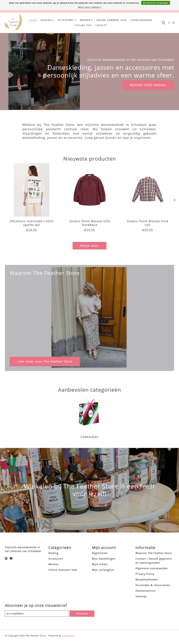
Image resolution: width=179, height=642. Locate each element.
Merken (53, 564)
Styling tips (83, 25)
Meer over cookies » (90, 7)
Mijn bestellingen (104, 558)
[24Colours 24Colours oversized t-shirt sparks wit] (31, 190)
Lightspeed (68, 635)
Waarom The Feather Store (153, 553)
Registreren (100, 553)
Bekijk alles (89, 246)
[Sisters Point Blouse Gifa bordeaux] (89, 190)
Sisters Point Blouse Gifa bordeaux (89, 223)
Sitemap (140, 596)
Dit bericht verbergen (155, 3)
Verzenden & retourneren (152, 585)
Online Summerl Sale (111, 20)
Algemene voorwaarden (151, 568)
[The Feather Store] (13, 23)
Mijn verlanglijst (103, 570)
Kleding (53, 553)
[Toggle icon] (163, 23)
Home (33, 20)
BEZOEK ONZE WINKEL (148, 85)
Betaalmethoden (146, 579)
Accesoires (55, 558)
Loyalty (101, 25)
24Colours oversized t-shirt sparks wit (31, 223)
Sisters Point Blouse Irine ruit (147, 223)
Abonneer (82, 613)
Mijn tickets (100, 564)
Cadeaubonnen (141, 20)
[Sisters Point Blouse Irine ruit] (147, 190)
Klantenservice (145, 590)
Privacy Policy (145, 574)
